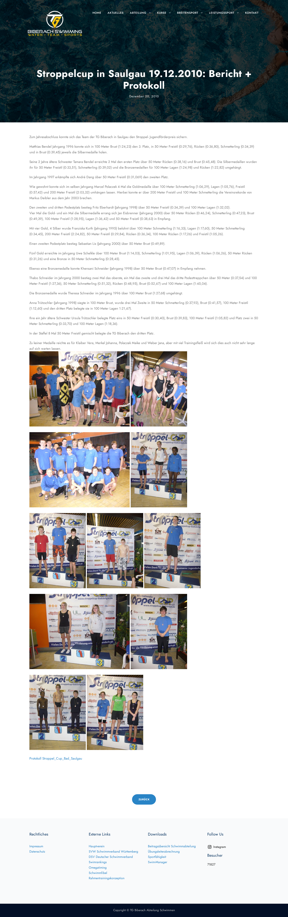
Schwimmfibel (98, 873)
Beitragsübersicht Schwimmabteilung (172, 846)
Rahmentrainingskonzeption (106, 878)
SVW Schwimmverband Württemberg (113, 851)
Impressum (36, 846)
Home (96, 13)
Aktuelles (116, 13)
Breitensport (187, 13)
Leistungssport (221, 13)
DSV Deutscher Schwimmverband (111, 857)
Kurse (161, 13)
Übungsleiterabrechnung (164, 851)
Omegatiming (98, 867)
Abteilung (138, 13)
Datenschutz (37, 851)
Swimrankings (98, 862)
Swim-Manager (157, 862)
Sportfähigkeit (157, 857)
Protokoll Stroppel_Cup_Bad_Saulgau (55, 758)
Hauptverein (96, 846)
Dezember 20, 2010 (144, 96)
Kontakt (252, 13)
